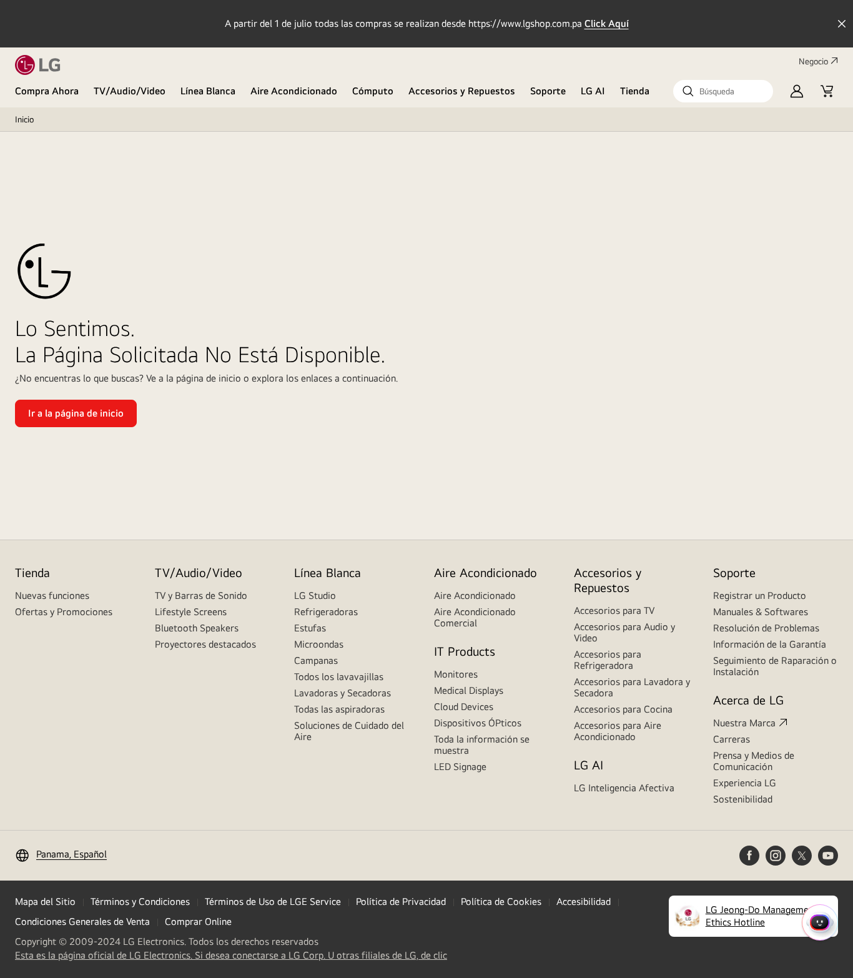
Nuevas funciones (52, 595)
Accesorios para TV (614, 610)
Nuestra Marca (744, 723)
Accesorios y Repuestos (461, 91)
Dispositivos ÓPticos (477, 723)
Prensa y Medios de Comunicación (753, 761)
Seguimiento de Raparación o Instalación (775, 666)
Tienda (634, 91)
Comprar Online (198, 921)
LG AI (593, 91)
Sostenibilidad (742, 799)
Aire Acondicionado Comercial (475, 617)
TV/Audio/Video (129, 91)
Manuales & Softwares (760, 612)
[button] (723, 91)
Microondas (318, 644)
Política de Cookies (501, 901)
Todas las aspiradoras (339, 709)
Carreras (731, 739)
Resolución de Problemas (766, 628)
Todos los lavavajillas (338, 677)
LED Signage (460, 767)
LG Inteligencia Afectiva (624, 788)
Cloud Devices (463, 707)
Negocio (813, 61)
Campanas (316, 660)
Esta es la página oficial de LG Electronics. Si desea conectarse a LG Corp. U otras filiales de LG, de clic (231, 955)
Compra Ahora (47, 91)
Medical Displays (468, 690)
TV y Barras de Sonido (201, 595)
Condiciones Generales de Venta (82, 921)
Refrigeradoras (326, 612)
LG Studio (315, 595)
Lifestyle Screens (191, 612)
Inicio (24, 119)
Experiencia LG (744, 783)
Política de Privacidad (401, 901)
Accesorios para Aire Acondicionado (617, 731)
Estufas (310, 628)
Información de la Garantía (769, 644)
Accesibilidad (583, 901)
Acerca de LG (748, 700)
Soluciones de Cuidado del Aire (349, 731)
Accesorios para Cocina (623, 709)
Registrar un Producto (759, 595)
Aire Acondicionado (293, 91)
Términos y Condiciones (140, 901)
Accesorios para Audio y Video (624, 632)
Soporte (548, 91)
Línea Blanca (207, 91)
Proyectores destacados (205, 644)
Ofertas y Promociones (63, 612)
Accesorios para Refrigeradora (607, 659)
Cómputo (372, 91)
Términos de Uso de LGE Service (273, 901)
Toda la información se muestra (482, 744)
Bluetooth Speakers (197, 628)
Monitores (456, 674)
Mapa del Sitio (45, 901)
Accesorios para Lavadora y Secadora (632, 687)
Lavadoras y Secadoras (342, 693)
